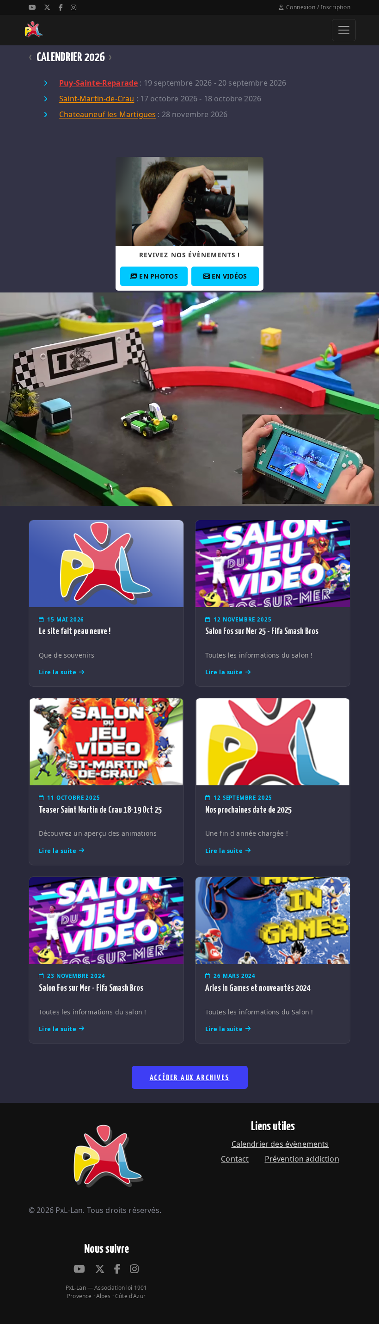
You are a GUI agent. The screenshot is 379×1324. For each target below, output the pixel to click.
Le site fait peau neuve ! (74, 631)
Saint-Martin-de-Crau (96, 99)
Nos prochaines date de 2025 (248, 810)
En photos (158, 276)
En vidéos (229, 276)
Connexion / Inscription (318, 7)
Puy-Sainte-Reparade (98, 83)
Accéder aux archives (190, 1078)
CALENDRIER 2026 (70, 57)
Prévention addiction (302, 1159)
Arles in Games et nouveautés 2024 (257, 988)
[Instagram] (73, 7)
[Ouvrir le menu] (344, 30)
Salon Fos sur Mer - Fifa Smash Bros (91, 988)
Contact (235, 1159)
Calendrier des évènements (280, 1144)
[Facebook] (61, 7)
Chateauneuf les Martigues (107, 115)
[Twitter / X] (47, 7)
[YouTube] (32, 7)
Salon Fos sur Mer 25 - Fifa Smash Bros (261, 631)
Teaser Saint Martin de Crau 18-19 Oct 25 (100, 810)
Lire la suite (58, 672)
